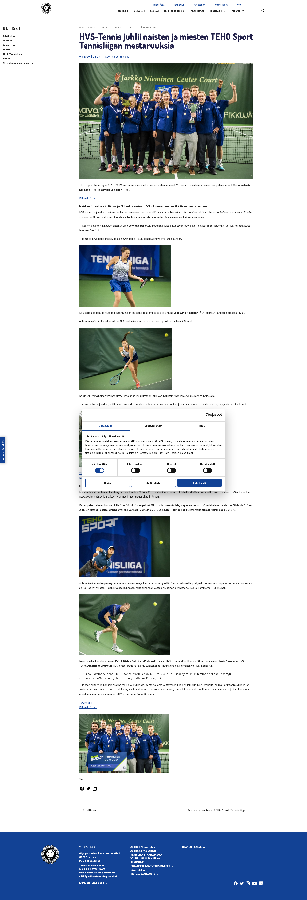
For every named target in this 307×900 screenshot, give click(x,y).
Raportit (96, 27)
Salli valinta (153, 482)
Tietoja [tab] (201, 425)
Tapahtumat (196, 10)
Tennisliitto (217, 10)
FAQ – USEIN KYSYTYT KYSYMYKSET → (151, 866)
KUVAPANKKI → (138, 862)
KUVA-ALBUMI (88, 198)
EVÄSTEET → (137, 870)
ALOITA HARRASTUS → (143, 847)
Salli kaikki (199, 482)
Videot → (8, 58)
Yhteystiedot (221, 4)
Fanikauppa (237, 10)
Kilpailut (139, 10)
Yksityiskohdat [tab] (153, 425)
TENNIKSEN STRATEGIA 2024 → (148, 854)
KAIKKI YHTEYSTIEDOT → (93, 882)
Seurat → (8, 49)
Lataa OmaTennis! (2, 450)
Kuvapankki (199, 4)
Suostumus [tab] (105, 425)
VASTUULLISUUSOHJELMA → (146, 858)
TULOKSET (85, 702)
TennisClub (179, 4)
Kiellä (107, 482)
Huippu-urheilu (174, 10)
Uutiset (123, 10)
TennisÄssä (159, 4)
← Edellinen (87, 810)
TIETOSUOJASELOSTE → (144, 873)
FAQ (239, 4)
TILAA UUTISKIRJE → (193, 847)
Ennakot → (9, 40)
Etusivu (82, 27)
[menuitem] (123, 11)
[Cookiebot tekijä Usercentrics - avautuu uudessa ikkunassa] (208, 415)
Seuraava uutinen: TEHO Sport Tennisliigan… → (220, 810)
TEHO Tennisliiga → (14, 54)
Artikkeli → (9, 36)
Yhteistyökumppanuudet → (18, 63)
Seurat (154, 10)
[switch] (135, 470)
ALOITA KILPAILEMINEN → (144, 850)
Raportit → (9, 45)
